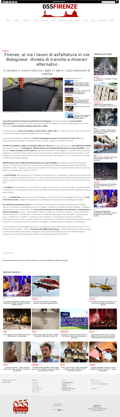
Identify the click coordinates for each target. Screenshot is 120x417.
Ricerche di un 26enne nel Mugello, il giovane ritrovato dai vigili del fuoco (46, 302)
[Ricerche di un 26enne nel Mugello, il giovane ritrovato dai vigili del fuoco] (46, 286)
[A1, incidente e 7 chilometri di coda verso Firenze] (105, 66)
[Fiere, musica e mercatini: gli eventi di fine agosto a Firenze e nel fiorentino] (105, 144)
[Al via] (74, 352)
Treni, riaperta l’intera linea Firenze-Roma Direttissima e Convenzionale (17, 335)
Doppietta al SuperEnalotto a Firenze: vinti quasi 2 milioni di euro (105, 105)
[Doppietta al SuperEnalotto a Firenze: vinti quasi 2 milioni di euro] (105, 92)
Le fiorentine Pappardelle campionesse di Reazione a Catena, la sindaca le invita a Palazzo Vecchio (105, 213)
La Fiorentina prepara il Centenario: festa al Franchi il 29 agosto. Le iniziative (105, 185)
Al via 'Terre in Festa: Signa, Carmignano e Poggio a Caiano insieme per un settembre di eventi (74, 369)
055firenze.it (97, 405)
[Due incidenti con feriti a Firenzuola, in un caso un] (103, 286)
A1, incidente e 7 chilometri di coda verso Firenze (105, 79)
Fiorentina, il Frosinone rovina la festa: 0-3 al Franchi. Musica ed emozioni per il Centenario (74, 336)
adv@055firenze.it (66, 387)
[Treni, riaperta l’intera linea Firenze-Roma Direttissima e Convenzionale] (17, 319)
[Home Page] (60, 10)
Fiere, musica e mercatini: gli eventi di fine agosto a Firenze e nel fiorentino (105, 158)
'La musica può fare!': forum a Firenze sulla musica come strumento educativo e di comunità (16, 369)
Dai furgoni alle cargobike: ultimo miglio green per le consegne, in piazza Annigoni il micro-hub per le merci (45, 369)
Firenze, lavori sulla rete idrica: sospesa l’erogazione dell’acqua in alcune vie (45, 335)
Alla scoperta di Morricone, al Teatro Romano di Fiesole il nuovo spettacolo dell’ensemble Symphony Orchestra (103, 336)
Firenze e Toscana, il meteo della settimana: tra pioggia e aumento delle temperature (105, 131)
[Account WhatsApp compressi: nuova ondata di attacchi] (103, 352)
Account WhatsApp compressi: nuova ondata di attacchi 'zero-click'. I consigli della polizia (103, 369)
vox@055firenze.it (66, 390)
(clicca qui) (65, 260)
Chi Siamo (93, 388)
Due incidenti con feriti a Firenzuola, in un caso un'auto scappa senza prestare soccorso (103, 303)
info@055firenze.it (66, 384)
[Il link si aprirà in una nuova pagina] (61, 409)
